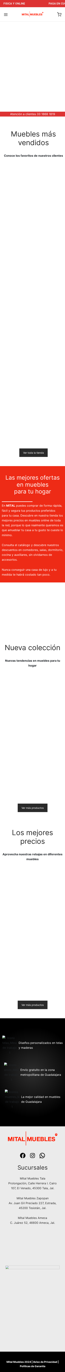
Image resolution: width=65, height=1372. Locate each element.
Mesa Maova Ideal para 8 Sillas (46, 980)
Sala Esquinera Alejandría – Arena (46, 919)
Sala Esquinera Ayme (16, 283)
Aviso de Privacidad (45, 1361)
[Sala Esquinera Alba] (16, 763)
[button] (46, 368)
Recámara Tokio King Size (49, 350)
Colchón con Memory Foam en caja (16, 215)
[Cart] (59, 14)
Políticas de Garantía (32, 1366)
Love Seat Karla (44, 785)
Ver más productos (32, 807)
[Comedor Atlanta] (48, 701)
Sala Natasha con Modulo (14, 725)
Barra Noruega (12, 978)
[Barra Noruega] (16, 956)
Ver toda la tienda (33, 452)
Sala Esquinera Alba (15, 785)
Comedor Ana (44, 214)
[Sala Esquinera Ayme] (17, 261)
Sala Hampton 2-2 (14, 349)
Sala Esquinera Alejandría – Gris (13, 420)
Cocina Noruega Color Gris (13, 919)
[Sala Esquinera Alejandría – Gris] (17, 396)
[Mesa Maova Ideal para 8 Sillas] (48, 956)
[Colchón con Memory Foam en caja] (17, 191)
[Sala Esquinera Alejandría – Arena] (48, 895)
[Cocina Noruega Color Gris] (16, 895)
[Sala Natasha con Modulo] (16, 701)
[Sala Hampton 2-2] (17, 327)
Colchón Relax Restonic (45, 285)
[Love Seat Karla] (48, 763)
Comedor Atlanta (45, 724)
